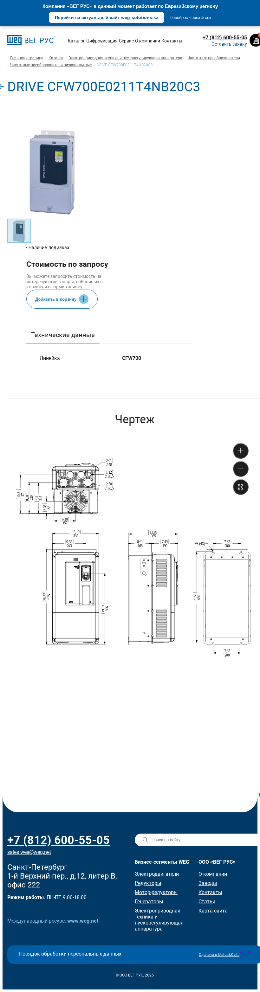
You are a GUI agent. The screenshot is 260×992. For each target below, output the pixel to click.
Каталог (76, 40)
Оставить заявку (229, 44)
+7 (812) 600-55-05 (225, 38)
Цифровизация (102, 40)
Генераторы (149, 902)
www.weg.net (82, 921)
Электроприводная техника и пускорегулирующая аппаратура (159, 920)
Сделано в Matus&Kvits (219, 954)
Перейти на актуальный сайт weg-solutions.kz (106, 17)
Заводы (207, 883)
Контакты (171, 40)
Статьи (206, 902)
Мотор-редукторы (156, 892)
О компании (147, 40)
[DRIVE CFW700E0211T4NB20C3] (95, 65)
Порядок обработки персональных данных (70, 954)
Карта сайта (213, 911)
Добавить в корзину (55, 299)
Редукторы (148, 883)
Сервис (126, 40)
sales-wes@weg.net (29, 852)
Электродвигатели (157, 874)
